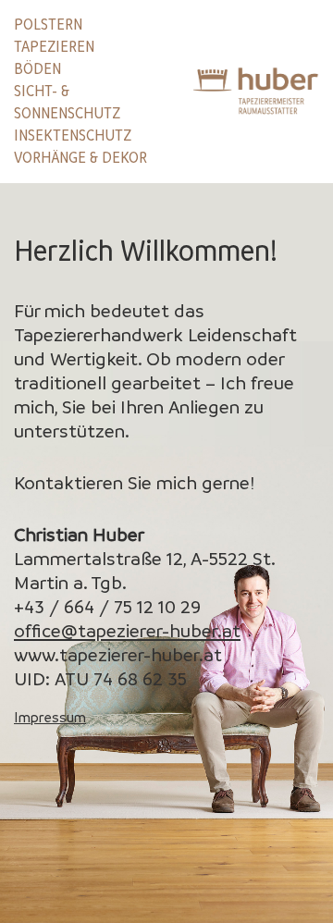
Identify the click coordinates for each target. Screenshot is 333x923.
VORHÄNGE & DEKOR (80, 157)
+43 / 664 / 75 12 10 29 (107, 607)
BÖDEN (37, 68)
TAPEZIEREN (54, 46)
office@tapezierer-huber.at (127, 631)
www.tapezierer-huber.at (118, 655)
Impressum (50, 717)
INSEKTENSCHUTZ (72, 135)
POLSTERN (48, 24)
